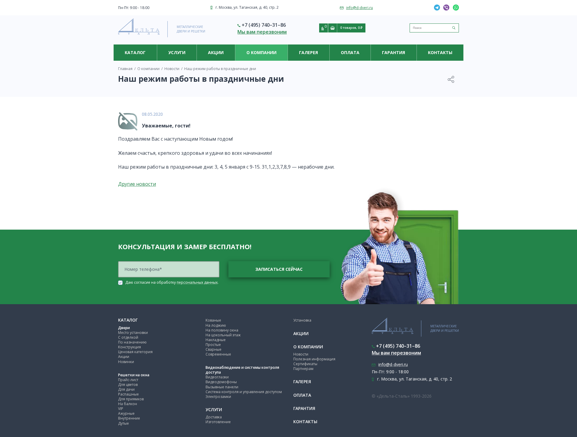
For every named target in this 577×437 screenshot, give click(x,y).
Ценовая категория (135, 351)
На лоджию (216, 325)
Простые (213, 344)
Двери (124, 327)
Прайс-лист (128, 379)
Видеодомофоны (221, 381)
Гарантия (393, 52)
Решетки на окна (133, 374)
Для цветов (128, 384)
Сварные (213, 349)
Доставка (214, 417)
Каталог (135, 52)
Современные (218, 354)
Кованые (213, 320)
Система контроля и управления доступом (244, 391)
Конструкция (129, 347)
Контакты (440, 52)
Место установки (133, 332)
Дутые (123, 423)
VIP (120, 408)
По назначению (132, 342)
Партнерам (303, 368)
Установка (302, 320)
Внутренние (129, 418)
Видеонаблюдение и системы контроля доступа (242, 370)
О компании (261, 52)
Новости (300, 354)
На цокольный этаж (223, 335)
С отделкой (128, 337)
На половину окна (222, 330)
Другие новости (137, 184)
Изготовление (218, 421)
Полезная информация (314, 359)
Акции (216, 52)
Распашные (128, 394)
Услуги (176, 52)
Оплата (350, 52)
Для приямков (131, 399)
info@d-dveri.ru (359, 7)
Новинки (126, 361)
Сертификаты (305, 363)
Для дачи (126, 389)
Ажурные (126, 413)
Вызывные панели (222, 387)
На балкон (127, 403)
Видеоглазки (217, 377)
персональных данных (197, 282)
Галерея (308, 52)
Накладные (216, 339)
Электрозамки (218, 396)
